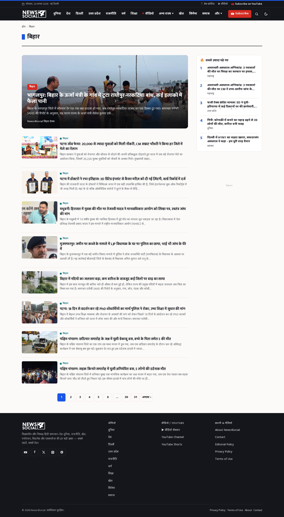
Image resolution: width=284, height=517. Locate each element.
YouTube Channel (173, 437)
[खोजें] (257, 14)
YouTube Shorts (172, 444)
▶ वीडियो (223, 4)
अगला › (146, 397)
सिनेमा (193, 14)
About (248, 510)
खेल (181, 14)
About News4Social (227, 430)
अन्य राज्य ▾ (166, 14)
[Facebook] (34, 452)
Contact (220, 437)
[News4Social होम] (34, 14)
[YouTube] (25, 452)
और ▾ (218, 14)
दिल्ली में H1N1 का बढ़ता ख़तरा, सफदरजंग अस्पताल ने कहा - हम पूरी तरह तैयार (232, 139)
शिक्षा (134, 14)
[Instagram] (52, 452)
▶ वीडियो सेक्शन (171, 430)
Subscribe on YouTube (248, 4)
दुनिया (57, 14)
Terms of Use (224, 459)
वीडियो (149, 14)
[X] (43, 452)
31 (135, 397)
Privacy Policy (223, 452)
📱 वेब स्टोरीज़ (207, 4)
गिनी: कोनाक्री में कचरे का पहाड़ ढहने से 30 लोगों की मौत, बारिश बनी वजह (232, 122)
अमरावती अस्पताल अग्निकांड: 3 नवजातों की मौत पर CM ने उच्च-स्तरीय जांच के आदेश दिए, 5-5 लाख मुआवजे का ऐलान (231, 88)
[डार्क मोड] (266, 14)
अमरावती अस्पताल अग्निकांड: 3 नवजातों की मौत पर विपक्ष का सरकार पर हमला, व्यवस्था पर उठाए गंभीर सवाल (231, 70)
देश (68, 14)
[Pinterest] (61, 452)
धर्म (123, 14)
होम (24, 26)
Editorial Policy (224, 444)
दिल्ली (79, 14)
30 (126, 397)
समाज (206, 14)
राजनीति (111, 14)
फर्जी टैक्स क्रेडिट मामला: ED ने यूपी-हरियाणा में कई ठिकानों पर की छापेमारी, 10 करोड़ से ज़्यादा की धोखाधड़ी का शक (231, 105)
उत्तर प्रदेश (94, 14)
